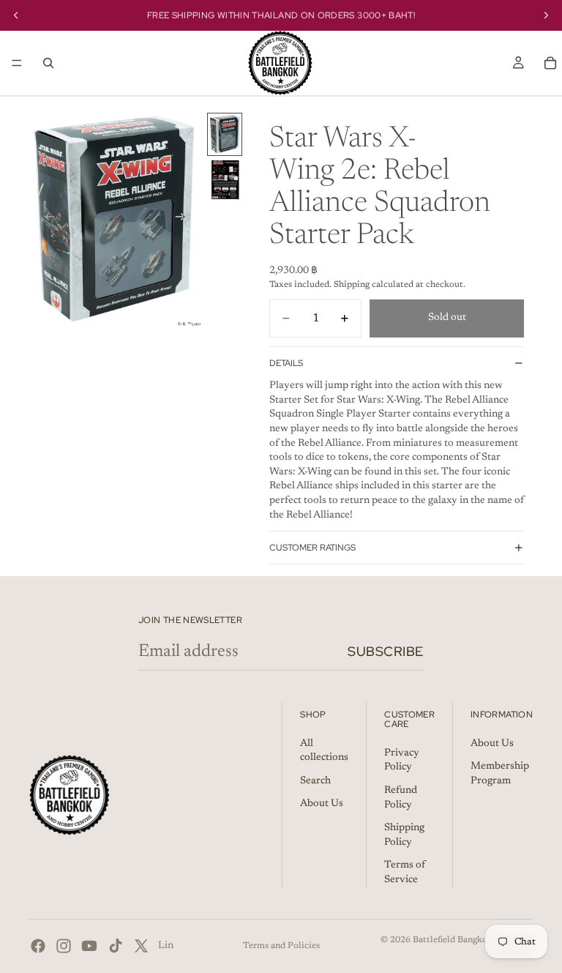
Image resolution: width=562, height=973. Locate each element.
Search (315, 781)
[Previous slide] (45, 220)
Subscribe (386, 651)
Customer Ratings (312, 547)
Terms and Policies (281, 946)
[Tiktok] (115, 946)
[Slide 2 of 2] (225, 180)
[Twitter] (141, 946)
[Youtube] (89, 946)
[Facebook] (38, 946)
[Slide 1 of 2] (225, 134)
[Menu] (17, 63)
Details (286, 363)
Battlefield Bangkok (452, 940)
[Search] (48, 63)
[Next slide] (184, 220)
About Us (321, 804)
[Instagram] (63, 946)
